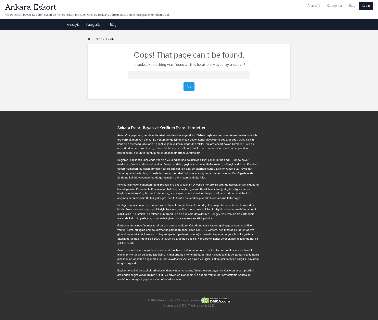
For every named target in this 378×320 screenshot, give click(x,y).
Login (366, 5)
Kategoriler (334, 5)
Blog (352, 5)
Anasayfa (314, 5)
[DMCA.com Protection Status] (216, 300)
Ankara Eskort (31, 7)
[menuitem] (313, 6)
